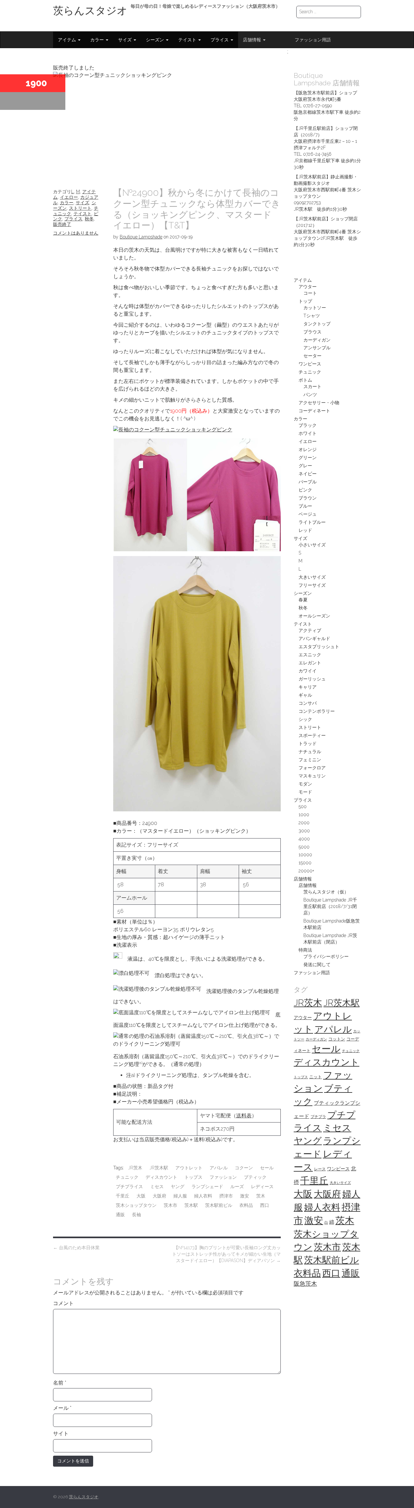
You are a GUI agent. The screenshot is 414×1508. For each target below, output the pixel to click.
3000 (304, 830)
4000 (304, 838)
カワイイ (308, 670)
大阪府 (159, 1195)
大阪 (141, 1195)
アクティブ (310, 630)
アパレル (219, 1167)
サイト (61, 1433)
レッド (305, 530)
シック (305, 719)
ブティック (255, 1177)
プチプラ (318, 1116)
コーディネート (314, 410)
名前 (59, 1383)
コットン (336, 1039)
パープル (308, 481)
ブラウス (312, 331)
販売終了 (62, 224)
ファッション (223, 1177)
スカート (312, 386)
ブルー (305, 506)
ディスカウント (161, 1177)
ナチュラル (310, 751)
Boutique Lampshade (141, 236)
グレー (305, 465)
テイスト (188, 39)
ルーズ (237, 1186)
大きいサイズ (312, 577)
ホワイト (308, 433)
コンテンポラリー (317, 711)
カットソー (314, 307)
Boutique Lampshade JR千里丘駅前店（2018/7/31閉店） (330, 906)
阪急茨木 (305, 1283)
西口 (264, 1205)
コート (310, 293)
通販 (120, 1214)
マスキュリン (312, 775)
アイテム (67, 39)
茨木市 (170, 1205)
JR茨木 (135, 1167)
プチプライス (129, 1186)
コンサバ (308, 703)
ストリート (80, 208)
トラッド (308, 743)
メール (62, 1408)
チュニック (127, 1177)
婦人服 (180, 1195)
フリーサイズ (312, 585)
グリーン (308, 457)
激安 (244, 1195)
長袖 (136, 1214)
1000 (304, 814)
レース (320, 1169)
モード (305, 792)
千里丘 (122, 1195)
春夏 (303, 599)
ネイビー (308, 473)
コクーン (244, 1167)
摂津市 (226, 1195)
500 (303, 806)
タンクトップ (317, 323)
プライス (220, 39)
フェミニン (310, 759)
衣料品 (246, 1205)
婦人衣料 (203, 1195)
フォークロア (312, 767)
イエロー (69, 197)
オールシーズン (314, 615)
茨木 (260, 1195)
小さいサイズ (312, 544)
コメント (63, 1303)
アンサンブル (317, 347)
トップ (305, 301)
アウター (308, 286)
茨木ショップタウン (136, 1205)
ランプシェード (207, 1186)
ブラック (308, 425)
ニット (315, 1076)
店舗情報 (252, 39)
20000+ (306, 870)
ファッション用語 (313, 39)
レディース (262, 1186)
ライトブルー (312, 522)
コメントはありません (75, 233)
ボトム (305, 380)
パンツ (310, 394)
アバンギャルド (314, 638)
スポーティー (312, 735)
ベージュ (308, 514)
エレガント (310, 662)
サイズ (125, 39)
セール (267, 1167)
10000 (305, 854)
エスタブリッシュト (319, 646)
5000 (304, 846)
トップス (193, 1177)
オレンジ (308, 449)
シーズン (155, 39)
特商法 (305, 950)
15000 (305, 862)
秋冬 (89, 218)
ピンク (305, 489)
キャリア (308, 687)
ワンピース (310, 363)
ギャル (305, 695)
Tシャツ (311, 315)
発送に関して (317, 964)
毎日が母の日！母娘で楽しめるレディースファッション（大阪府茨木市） (205, 6)
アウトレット (188, 1167)
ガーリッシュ (312, 678)
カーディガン (317, 340)
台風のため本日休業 (76, 1247)
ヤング (177, 1186)
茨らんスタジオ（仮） (326, 891)
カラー (97, 39)
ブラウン (308, 498)
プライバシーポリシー (326, 956)
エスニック (310, 654)
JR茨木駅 (158, 1167)
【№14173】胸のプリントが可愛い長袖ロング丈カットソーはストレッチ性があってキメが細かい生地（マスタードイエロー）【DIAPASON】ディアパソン (226, 1254)
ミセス (157, 1186)
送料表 (244, 1116)
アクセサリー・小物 (319, 402)
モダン (305, 783)
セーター (312, 355)
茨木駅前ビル (218, 1205)
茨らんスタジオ (90, 10)
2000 (304, 822)
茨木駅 (191, 1205)
